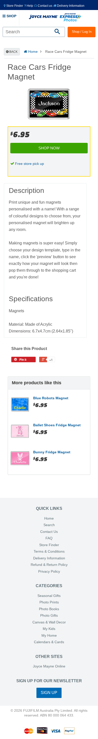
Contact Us (49, 532)
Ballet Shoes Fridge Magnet (57, 425)
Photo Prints (49, 602)
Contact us (44, 6)
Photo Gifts (49, 615)
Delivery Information (70, 6)
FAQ (49, 538)
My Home (49, 635)
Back (13, 52)
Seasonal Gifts (49, 596)
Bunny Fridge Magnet (51, 452)
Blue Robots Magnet (50, 398)
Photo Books (49, 609)
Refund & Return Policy (49, 565)
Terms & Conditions (49, 551)
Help (29, 6)
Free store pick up (29, 164)
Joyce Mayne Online (49, 666)
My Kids (49, 629)
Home (32, 52)
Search (49, 525)
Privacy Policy (49, 571)
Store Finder (49, 545)
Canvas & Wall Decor (49, 622)
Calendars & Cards (49, 642)
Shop (11, 16)
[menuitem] (13, 6)
